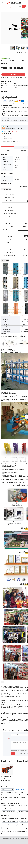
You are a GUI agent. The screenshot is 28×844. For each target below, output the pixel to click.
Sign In (3, 141)
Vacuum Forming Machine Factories (10, 821)
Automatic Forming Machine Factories (10, 818)
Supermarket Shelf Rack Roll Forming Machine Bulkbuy (13, 831)
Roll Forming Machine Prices (8, 824)
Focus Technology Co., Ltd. (17, 838)
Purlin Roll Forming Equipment (8, 811)
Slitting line (3, 794)
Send (13, 753)
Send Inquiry (13, 74)
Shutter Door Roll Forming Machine (7, 797)
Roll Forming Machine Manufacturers (10, 828)
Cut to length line (17, 794)
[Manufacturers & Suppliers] (14, 2)
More (2, 833)
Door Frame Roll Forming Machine (20, 797)
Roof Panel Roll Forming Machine (8, 792)
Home (2, 9)
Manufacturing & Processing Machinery (12, 9)
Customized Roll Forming (22, 824)
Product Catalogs (20, 789)
